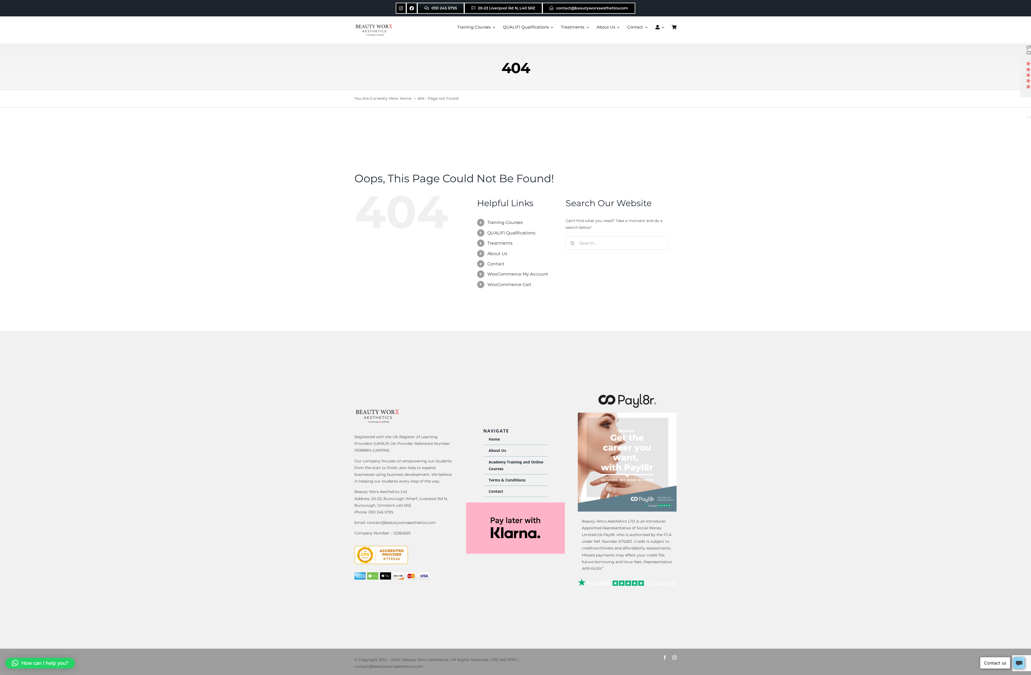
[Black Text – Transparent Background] (627, 394)
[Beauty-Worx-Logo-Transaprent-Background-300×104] (374, 25)
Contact (495, 263)
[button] (40, 663)
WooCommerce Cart (509, 284)
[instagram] (674, 657)
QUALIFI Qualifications (511, 232)
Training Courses (505, 222)
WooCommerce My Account (517, 274)
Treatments (500, 243)
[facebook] (665, 657)
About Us (497, 253)
